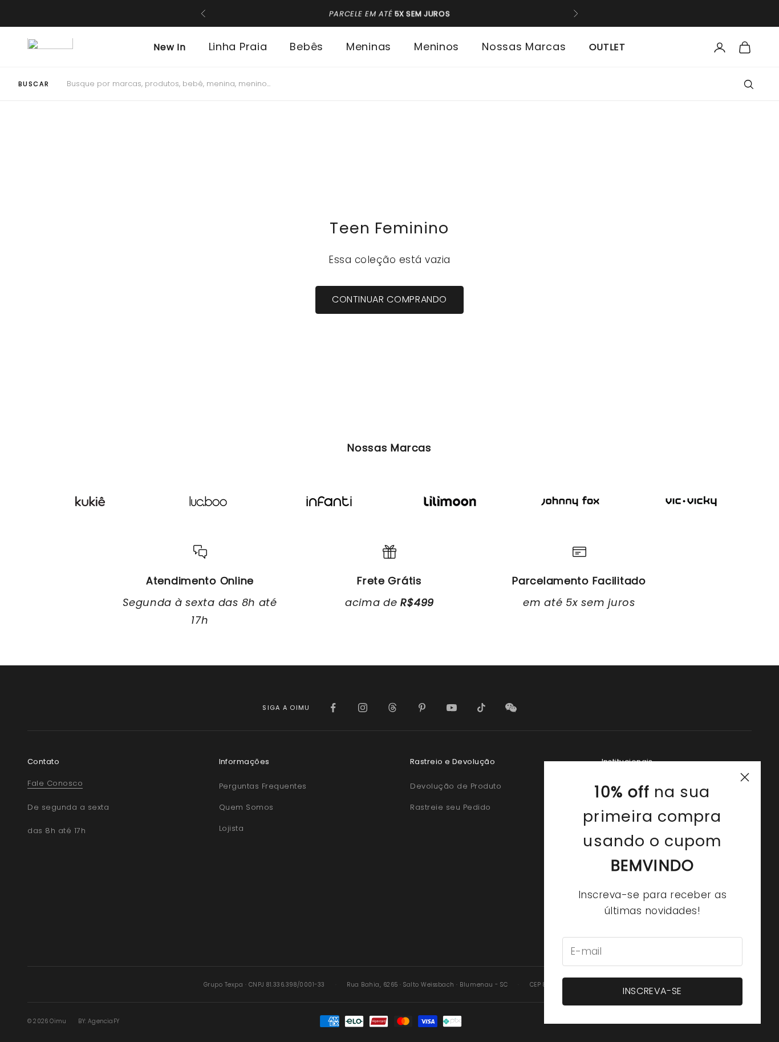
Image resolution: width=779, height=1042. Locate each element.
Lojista (231, 828)
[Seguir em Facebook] (333, 707)
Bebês (306, 46)
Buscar (34, 84)
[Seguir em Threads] (392, 707)
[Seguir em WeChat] (511, 707)
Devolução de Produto (455, 786)
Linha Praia (238, 46)
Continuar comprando (389, 299)
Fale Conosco (55, 783)
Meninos (436, 46)
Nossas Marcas (524, 46)
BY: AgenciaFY (98, 1021)
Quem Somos (246, 807)
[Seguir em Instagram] (362, 707)
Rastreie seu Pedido (450, 807)
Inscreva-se (652, 990)
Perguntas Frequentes (263, 786)
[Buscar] (748, 84)
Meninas (368, 46)
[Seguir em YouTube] (451, 707)
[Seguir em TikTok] (481, 707)
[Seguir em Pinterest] (422, 707)
